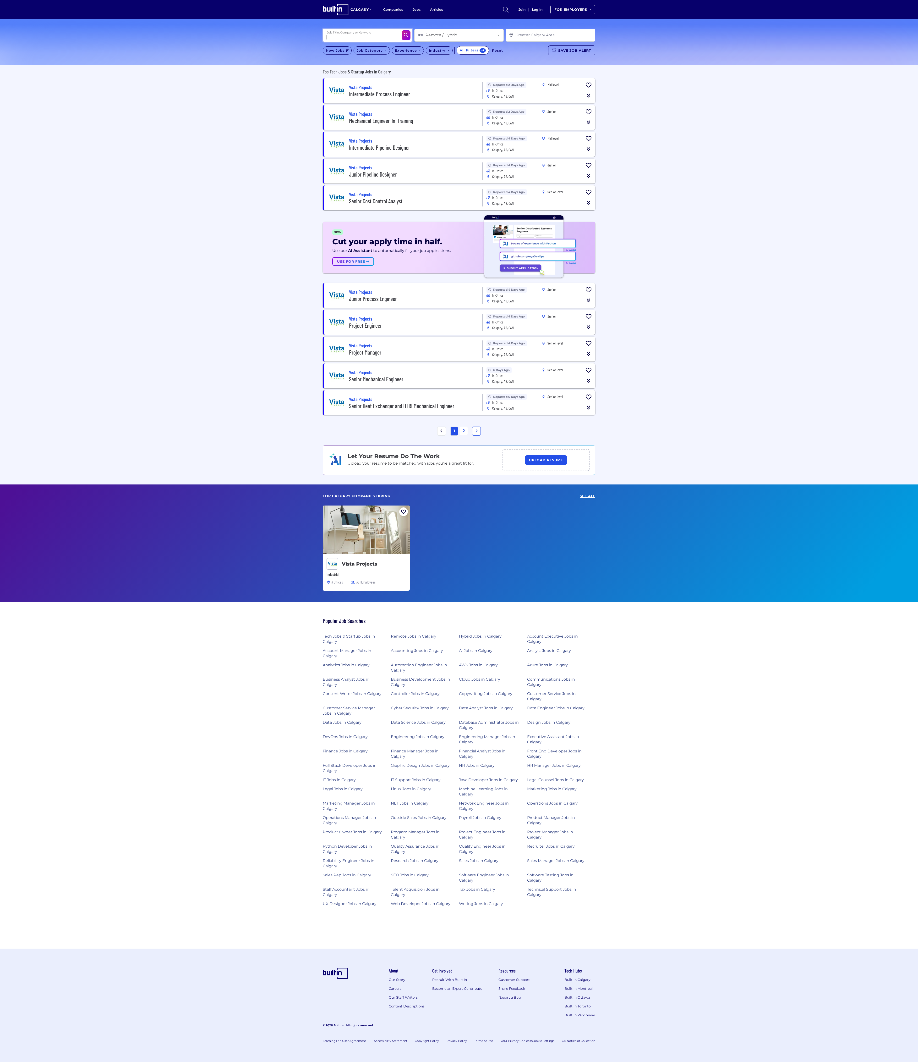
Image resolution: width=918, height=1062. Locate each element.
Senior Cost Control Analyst (376, 201)
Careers (395, 988)
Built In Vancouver (579, 1015)
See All (587, 496)
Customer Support (514, 980)
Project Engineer (365, 325)
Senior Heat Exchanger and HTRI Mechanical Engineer (401, 405)
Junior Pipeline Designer (373, 174)
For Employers (571, 9)
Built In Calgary (577, 980)
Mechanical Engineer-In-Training (381, 120)
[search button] (506, 9)
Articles (436, 9)
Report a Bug (509, 997)
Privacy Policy (457, 1041)
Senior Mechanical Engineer (376, 379)
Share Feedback (511, 988)
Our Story (397, 980)
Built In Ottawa (577, 997)
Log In (537, 9)
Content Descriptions (407, 1006)
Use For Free (351, 261)
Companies (393, 9)
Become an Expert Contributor (458, 988)
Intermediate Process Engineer (379, 93)
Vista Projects (359, 564)
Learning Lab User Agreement (344, 1041)
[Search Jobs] (406, 35)
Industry (438, 50)
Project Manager (365, 352)
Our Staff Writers (403, 997)
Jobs (417, 9)
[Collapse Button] (588, 95)
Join (522, 9)
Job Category (370, 50)
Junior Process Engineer (373, 298)
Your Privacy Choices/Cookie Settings (527, 1041)
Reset (497, 50)
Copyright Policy (427, 1041)
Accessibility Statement (390, 1041)
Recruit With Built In (449, 980)
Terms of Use (483, 1041)
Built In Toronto (577, 1006)
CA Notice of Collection (578, 1041)
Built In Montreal (578, 988)
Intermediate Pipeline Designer (379, 147)
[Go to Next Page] (476, 431)
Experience (406, 50)
